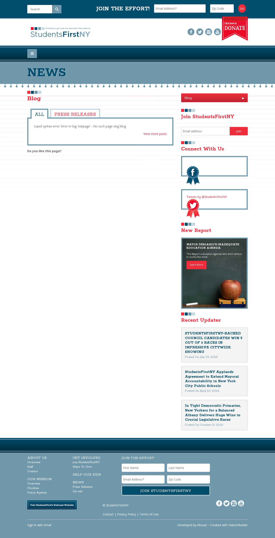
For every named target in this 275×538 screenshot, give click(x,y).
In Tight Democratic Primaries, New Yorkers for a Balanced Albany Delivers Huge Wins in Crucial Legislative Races (213, 413)
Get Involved (87, 458)
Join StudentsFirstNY (86, 462)
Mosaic (202, 525)
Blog (214, 98)
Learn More (196, 264)
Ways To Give (82, 467)
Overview (33, 462)
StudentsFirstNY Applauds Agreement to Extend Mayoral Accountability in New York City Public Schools (212, 379)
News (78, 482)
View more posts (155, 132)
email (47, 525)
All (38, 113)
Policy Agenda (37, 493)
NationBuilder (238, 525)
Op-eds (77, 491)
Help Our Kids (87, 474)
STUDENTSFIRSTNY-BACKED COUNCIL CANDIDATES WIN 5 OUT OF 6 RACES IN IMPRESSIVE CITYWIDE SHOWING (213, 342)
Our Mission (39, 479)
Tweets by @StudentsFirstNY (206, 197)
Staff (30, 467)
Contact (32, 471)
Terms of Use (149, 514)
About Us (37, 458)
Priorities (33, 488)
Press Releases (67, 113)
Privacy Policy (126, 514)
